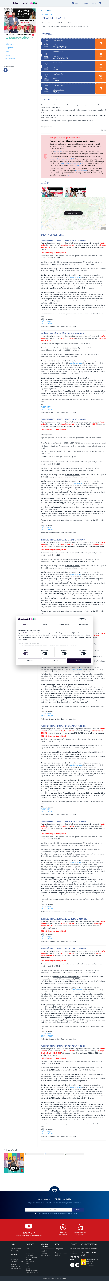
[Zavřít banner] (90, 619)
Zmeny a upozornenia (10, 59)
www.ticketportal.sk (81, 171)
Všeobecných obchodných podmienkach (62, 159)
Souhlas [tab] (25, 624)
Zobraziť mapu (73, 213)
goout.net (76, 165)
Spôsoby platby (15, 1251)
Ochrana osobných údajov (31, 1263)
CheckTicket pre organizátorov (89, 1249)
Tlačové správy (59, 1251)
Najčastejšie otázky (16, 1268)
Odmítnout (30, 660)
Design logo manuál (31, 1266)
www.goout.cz (73, 1253)
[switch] (44, 653)
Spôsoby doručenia (16, 1249)
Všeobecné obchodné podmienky (31, 1258)
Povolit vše (79, 660)
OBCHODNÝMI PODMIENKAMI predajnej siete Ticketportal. (59, 1213)
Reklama (57, 1255)
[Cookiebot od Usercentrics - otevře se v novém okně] (79, 619)
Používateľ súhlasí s (57, 1213)
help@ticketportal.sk (16, 1266)
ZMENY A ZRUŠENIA (47, 323)
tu (68, 175)
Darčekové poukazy (46, 1255)
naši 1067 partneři (27, 633)
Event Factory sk (48, 14)
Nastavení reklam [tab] (64, 624)
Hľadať (76, 3)
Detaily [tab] (45, 624)
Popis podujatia (9, 48)
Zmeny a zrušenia (59, 1249)
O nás (27, 1249)
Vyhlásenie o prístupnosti (32, 1272)
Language (85, 3)
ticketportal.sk (58, 152)
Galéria (7, 51)
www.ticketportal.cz (75, 1249)
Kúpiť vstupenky (9, 44)
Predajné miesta (30, 1253)
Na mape (7, 55)
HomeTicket (44, 1251)
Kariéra (27, 1251)
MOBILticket (44, 1253)
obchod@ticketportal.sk (17, 1261)
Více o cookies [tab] (83, 624)
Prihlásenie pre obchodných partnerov (32, 1269)
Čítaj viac (103, 130)
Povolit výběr (54, 660)
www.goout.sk (73, 1251)
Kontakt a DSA (29, 1255)
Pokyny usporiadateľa (61, 1253)
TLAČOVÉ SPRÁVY (46, 321)
